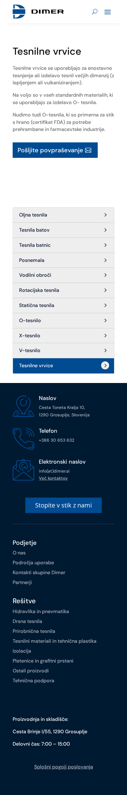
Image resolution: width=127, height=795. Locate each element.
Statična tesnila (36, 305)
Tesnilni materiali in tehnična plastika (54, 641)
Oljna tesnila (33, 215)
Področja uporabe (33, 562)
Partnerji (22, 582)
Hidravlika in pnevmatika (41, 611)
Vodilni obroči (35, 275)
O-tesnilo (30, 320)
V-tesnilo (29, 350)
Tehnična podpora (33, 680)
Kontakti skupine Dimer (39, 572)
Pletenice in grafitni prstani (43, 661)
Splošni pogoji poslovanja (63, 766)
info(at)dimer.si (54, 471)
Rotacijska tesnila (39, 290)
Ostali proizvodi (31, 670)
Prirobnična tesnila (34, 631)
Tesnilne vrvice (36, 365)
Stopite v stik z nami (63, 505)
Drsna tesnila (27, 621)
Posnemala (31, 260)
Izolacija (22, 651)
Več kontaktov (53, 478)
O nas (19, 552)
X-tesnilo (29, 335)
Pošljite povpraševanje (50, 150)
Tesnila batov (34, 230)
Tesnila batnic (35, 245)
